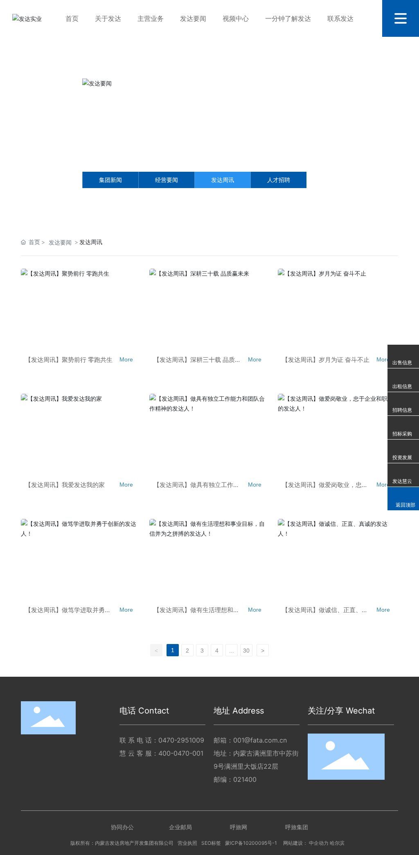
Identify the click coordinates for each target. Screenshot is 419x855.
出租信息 (402, 386)
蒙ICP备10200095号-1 (251, 843)
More (126, 359)
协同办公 (122, 827)
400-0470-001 (180, 753)
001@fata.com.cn (260, 740)
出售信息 (402, 362)
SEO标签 (211, 843)
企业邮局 (180, 827)
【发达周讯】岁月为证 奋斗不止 (325, 360)
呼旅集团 (296, 827)
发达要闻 (60, 242)
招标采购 (402, 434)
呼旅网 (238, 827)
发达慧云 (402, 481)
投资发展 (402, 457)
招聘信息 (402, 410)
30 (246, 650)
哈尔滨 (337, 843)
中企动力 (319, 843)
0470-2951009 (181, 740)
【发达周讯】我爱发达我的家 (65, 485)
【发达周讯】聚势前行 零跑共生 (69, 360)
